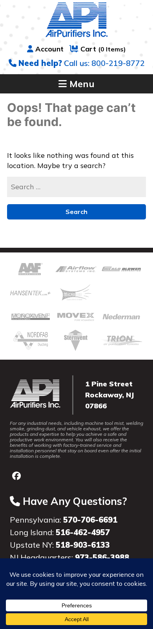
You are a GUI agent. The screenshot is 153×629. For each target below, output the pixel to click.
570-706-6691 (90, 520)
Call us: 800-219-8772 (81, 63)
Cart (103, 48)
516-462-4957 (83, 532)
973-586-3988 (102, 557)
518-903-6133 (83, 545)
